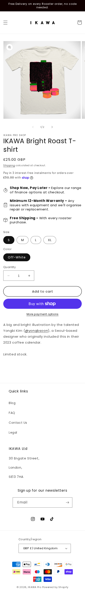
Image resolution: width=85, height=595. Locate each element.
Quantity (9, 267)
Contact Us (18, 422)
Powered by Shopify (55, 587)
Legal (13, 432)
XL (50, 240)
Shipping (9, 165)
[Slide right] (52, 127)
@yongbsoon (36, 330)
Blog (12, 403)
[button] (5, 22)
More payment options (43, 314)
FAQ (12, 413)
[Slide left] (33, 127)
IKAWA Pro (34, 587)
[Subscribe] (67, 502)
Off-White (17, 257)
